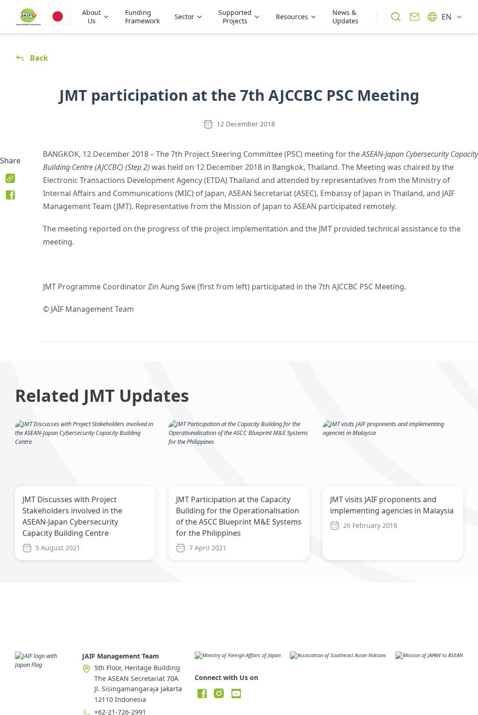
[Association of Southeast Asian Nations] (338, 659)
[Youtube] (235, 693)
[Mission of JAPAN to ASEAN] (429, 659)
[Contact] (414, 16)
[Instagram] (218, 693)
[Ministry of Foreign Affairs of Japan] (238, 659)
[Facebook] (202, 693)
